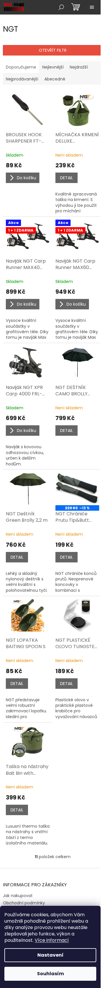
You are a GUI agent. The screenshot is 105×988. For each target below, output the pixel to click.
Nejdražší (79, 67)
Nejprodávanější (22, 79)
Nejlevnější (53, 67)
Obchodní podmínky (24, 903)
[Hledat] (61, 7)
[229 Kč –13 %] (77, 488)
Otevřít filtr (52, 50)
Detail (66, 178)
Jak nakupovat (18, 896)
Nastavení (50, 955)
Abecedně (54, 79)
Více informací (52, 940)
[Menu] (92, 7)
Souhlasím (50, 973)
